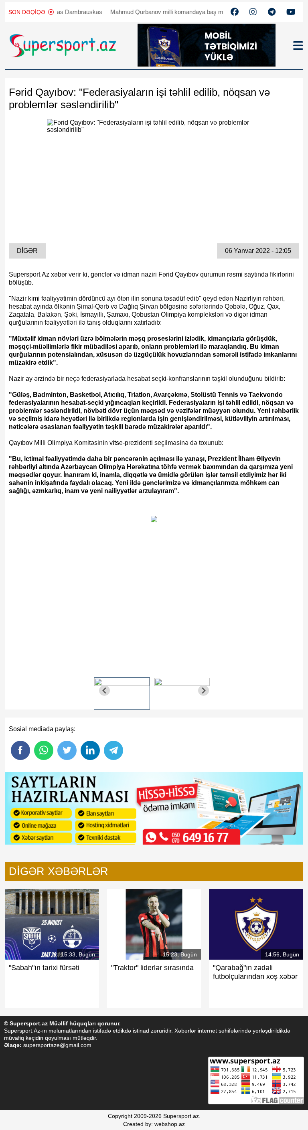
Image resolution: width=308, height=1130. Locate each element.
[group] (122, 690)
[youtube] (235, 12)
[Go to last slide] (104, 690)
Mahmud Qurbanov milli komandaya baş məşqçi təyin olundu (174, 11)
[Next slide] (203, 690)
